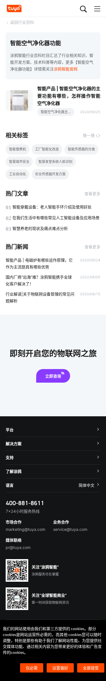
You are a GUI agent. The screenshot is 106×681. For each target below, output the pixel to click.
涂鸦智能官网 (65, 68)
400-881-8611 (25, 503)
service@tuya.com (70, 529)
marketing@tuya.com (25, 529)
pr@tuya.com (18, 547)
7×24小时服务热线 (23, 511)
